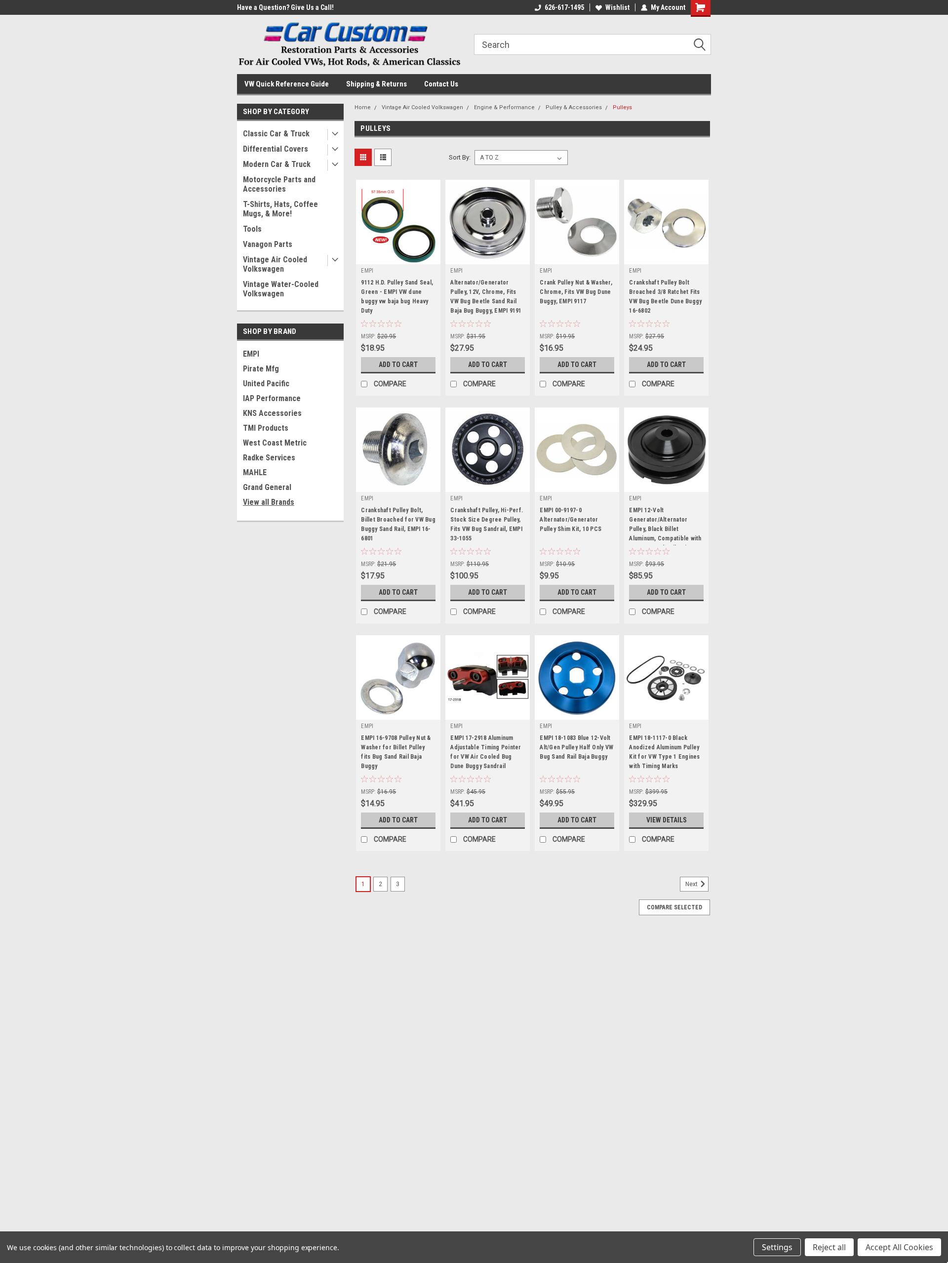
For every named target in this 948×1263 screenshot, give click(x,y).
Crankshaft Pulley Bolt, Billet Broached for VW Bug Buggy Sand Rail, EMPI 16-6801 (398, 524)
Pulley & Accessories (574, 107)
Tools (252, 229)
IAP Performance (272, 398)
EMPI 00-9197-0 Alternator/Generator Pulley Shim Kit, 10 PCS (570, 519)
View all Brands (268, 502)
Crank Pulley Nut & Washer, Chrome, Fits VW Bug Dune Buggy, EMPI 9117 (576, 292)
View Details (666, 820)
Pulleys (622, 107)
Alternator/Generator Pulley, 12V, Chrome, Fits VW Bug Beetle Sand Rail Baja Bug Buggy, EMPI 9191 (485, 296)
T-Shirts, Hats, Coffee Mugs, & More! (280, 209)
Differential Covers (275, 149)
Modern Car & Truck (277, 164)
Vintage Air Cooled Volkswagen (275, 264)
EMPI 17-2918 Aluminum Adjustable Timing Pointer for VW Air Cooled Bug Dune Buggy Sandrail (485, 752)
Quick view (398, 257)
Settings (777, 1247)
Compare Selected (674, 907)
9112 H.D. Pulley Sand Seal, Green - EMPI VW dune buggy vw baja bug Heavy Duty (397, 296)
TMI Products (265, 428)
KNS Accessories (272, 413)
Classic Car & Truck (276, 133)
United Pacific (266, 383)
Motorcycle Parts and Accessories (279, 184)
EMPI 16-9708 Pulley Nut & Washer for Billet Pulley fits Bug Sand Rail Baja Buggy (396, 752)
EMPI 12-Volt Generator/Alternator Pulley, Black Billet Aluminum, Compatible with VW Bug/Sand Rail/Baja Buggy (665, 526)
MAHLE (255, 472)
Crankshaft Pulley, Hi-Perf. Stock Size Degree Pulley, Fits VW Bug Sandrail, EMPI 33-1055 (486, 524)
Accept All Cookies (899, 1247)
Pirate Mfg (261, 368)
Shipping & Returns (376, 84)
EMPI (251, 354)
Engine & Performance (504, 107)
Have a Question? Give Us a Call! (285, 7)
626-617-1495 (564, 7)
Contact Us (441, 84)
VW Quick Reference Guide (286, 84)
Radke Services (269, 457)
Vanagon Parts (267, 244)
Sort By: (460, 157)
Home (363, 107)
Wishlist (617, 7)
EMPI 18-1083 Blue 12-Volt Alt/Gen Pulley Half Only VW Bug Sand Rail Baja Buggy (576, 747)
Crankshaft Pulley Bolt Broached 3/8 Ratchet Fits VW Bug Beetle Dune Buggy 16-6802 (665, 296)
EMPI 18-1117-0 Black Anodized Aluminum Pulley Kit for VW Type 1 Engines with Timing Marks (664, 752)
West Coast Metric (275, 443)
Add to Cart (398, 364)
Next (692, 884)
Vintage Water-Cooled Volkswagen (280, 289)
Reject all (829, 1247)
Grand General (267, 487)
